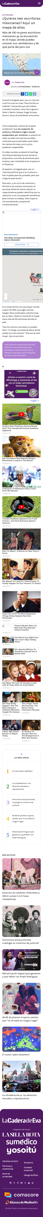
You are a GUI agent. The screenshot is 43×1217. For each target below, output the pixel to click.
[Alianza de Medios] (21, 1202)
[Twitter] (14, 1183)
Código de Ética (31, 1175)
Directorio (28, 1163)
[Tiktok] (25, 1183)
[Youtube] (21, 1183)
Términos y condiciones (7, 1167)
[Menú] (39, 3)
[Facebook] (10, 1183)
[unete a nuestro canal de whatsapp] (21, 384)
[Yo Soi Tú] (21, 1150)
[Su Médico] (21, 1141)
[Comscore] (21, 1195)
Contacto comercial (28, 1169)
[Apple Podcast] (32, 1183)
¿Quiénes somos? (10, 1161)
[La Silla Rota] (21, 1134)
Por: (17, 82)
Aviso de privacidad (7, 1175)
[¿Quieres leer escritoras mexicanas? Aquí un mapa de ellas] (22, 94)
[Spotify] (29, 1183)
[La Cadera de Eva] (10, 3)
